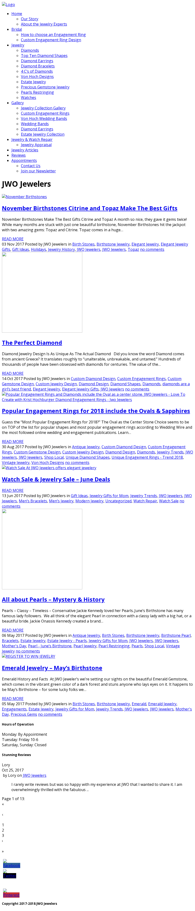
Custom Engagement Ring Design (51, 39)
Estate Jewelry (33, 81)
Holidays (38, 249)
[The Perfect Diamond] (42, 331)
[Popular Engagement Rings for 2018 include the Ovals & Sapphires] (97, 399)
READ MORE (13, 239)
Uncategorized (118, 501)
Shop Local (54, 457)
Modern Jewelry (89, 501)
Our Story (29, 18)
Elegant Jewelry (145, 244)
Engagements (14, 709)
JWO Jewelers (88, 249)
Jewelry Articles (24, 150)
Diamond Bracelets (38, 66)
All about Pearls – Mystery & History (53, 599)
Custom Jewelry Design (56, 383)
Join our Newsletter (38, 171)
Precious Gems (24, 714)
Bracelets (10, 640)
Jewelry (17, 45)
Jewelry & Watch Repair (32, 139)
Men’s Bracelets (33, 501)
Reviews (18, 155)
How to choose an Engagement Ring (53, 34)
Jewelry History (61, 249)
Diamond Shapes (125, 383)
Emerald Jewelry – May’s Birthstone (52, 668)
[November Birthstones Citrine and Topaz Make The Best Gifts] (24, 196)
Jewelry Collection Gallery (43, 108)
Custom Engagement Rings (45, 113)
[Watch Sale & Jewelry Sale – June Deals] (49, 467)
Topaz (133, 249)
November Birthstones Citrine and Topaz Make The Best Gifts (89, 208)
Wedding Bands (35, 123)
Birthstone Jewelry (113, 244)
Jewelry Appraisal (36, 144)
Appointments (24, 160)
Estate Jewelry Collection (42, 134)
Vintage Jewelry (15, 462)
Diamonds (30, 50)
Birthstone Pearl (176, 635)
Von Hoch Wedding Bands (44, 118)
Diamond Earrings (37, 60)
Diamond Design (93, 383)
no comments (152, 249)
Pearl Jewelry (85, 646)
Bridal (16, 29)
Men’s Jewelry (61, 501)
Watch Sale (169, 501)
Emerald (139, 703)
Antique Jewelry (86, 446)
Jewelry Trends (170, 452)
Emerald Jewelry (162, 703)
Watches (28, 97)
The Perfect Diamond (32, 342)
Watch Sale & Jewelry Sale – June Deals (56, 479)
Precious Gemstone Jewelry (45, 87)
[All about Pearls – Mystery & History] (42, 588)
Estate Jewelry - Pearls (67, 640)
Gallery (17, 102)
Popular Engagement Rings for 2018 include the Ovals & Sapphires (96, 411)
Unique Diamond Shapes (88, 457)
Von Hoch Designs (37, 76)
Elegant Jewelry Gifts (80, 389)
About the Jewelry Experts (44, 24)
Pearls (137, 646)
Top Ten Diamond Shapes (44, 55)
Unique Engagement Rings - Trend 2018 (147, 457)
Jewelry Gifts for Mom (109, 495)
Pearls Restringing (37, 92)
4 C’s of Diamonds (37, 71)
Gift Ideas (20, 249)
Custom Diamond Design (93, 378)
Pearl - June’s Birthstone (50, 646)
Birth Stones (83, 244)
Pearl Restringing (114, 646)
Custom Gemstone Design (37, 452)
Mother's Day (14, 646)
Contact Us (30, 165)
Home (16, 13)
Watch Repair (145, 501)
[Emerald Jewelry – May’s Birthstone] (28, 656)
